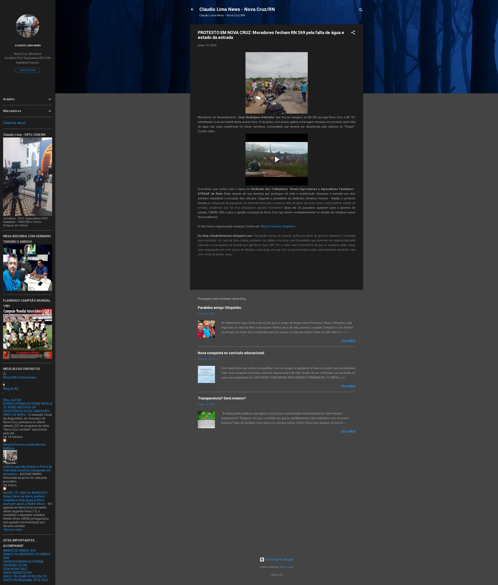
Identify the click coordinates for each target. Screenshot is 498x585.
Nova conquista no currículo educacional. (231, 353)
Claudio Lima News (28, 45)
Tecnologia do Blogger (279, 559)
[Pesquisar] (361, 11)
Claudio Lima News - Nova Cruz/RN (237, 9)
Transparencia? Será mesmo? (222, 398)
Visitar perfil (27, 70)
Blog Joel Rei (12, 400)
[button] (353, 33)
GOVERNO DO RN (15, 565)
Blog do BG (10, 389)
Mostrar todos (13, 529)
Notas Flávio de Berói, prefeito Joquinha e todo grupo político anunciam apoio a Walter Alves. (24, 500)
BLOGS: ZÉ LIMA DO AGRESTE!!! (25, 493)
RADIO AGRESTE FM (17, 572)
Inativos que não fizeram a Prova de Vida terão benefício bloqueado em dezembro (27, 470)
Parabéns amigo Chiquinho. (220, 308)
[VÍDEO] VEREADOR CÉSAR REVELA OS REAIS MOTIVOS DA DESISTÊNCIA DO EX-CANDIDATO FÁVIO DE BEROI (27, 409)
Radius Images (287, 567)
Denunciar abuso (14, 123)
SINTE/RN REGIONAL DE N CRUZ (26, 580)
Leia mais (348, 341)
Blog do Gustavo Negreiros (278, 226)
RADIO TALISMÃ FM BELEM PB (25, 576)
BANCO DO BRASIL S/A (19, 550)
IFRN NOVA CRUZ (15, 569)
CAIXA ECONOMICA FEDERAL (23, 561)
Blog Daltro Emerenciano (20, 377)
